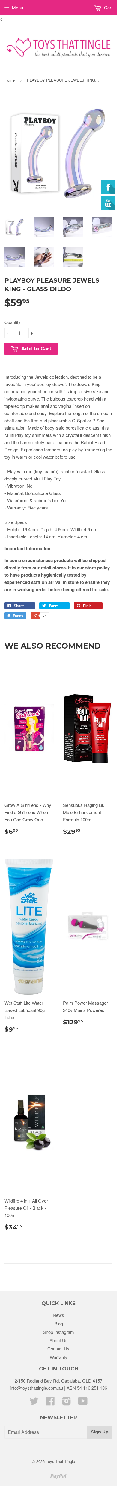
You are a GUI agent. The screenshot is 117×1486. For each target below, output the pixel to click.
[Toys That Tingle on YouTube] (83, 1402)
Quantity (12, 322)
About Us (59, 1340)
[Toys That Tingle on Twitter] (34, 1402)
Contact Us (58, 1348)
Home (9, 80)
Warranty (59, 1357)
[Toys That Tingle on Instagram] (66, 1402)
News (58, 1315)
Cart (107, 7)
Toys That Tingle (60, 1461)
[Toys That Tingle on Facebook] (50, 1402)
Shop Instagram (58, 1332)
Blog (58, 1323)
